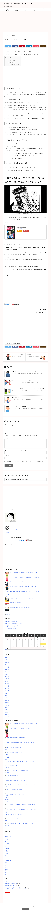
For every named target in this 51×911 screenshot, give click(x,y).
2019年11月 (7, 714)
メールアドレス (23, 450)
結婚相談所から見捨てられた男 (11, 621)
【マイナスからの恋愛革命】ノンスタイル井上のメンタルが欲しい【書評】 (28, 388)
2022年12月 (7, 664)
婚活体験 (6, 862)
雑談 (5, 874)
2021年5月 (7, 683)
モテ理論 (6, 853)
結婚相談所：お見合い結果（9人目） (17, 752)
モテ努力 (6, 851)
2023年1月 (7, 662)
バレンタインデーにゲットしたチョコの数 (21, 380)
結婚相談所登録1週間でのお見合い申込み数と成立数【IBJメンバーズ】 (24, 742)
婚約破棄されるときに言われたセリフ (17, 737)
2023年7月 (7, 659)
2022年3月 (7, 674)
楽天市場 (25, 230)
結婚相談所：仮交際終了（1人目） (16, 747)
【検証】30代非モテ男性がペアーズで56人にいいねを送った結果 (23, 784)
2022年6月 (7, 673)
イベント (6, 839)
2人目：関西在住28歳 (10, 62)
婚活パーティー (8, 860)
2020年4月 (7, 705)
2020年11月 (7, 693)
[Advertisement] (25, 21)
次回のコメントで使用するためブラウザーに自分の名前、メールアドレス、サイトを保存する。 (24, 461)
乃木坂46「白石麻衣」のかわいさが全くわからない (20, 607)
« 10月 (6, 649)
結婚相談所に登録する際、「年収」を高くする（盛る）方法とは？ (23, 598)
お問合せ (16, 529)
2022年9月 (7, 667)
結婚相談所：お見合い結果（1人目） (17, 765)
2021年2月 (7, 688)
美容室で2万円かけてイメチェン (19, 406)
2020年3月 (7, 707)
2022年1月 (7, 678)
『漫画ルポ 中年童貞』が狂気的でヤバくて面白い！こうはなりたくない (24, 572)
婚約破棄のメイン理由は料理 (15, 818)
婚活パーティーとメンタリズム (19, 397)
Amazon (19, 230)
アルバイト (7, 838)
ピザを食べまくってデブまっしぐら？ (12, 626)
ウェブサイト (7, 455)
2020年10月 (7, 695)
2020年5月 (7, 704)
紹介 (5, 867)
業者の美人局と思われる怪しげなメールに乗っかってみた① (22, 761)
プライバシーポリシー (9, 530)
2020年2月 (7, 709)
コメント (6, 438)
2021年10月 (7, 681)
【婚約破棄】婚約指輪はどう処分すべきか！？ (19, 780)
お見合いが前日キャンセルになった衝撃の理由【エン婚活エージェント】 (24, 809)
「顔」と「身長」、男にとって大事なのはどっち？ (20, 581)
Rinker (22, 228)
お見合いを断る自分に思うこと (12, 64)
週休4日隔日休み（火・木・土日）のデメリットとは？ (15, 625)
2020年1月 (7, 710)
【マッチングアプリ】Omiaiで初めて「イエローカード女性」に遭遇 (23, 586)
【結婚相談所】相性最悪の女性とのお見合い (13, 623)
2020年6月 (7, 702)
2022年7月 (7, 671)
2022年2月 (7, 676)
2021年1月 (7, 690)
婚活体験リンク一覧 (14, 775)
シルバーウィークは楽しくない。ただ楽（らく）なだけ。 (24, 371)
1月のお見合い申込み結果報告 (16, 602)
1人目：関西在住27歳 (10, 60)
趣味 (5, 872)
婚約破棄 (6, 863)
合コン (6, 857)
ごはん (6, 844)
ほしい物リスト (8, 532)
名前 (5, 450)
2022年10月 (7, 666)
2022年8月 (7, 669)
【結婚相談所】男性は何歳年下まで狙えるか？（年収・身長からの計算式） (24, 591)
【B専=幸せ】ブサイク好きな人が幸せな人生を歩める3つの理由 (22, 804)
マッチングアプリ (8, 850)
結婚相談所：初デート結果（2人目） (17, 794)
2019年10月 (7, 716)
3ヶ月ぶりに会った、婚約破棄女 (16, 814)
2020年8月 (7, 698)
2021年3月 (7, 686)
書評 (5, 865)
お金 (5, 841)
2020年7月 (7, 700)
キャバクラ (7, 843)
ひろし (44, 312)
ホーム (7, 35)
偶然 (5, 855)
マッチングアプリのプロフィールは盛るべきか (19, 770)
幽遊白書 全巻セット (21, 227)
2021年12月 (7, 679)
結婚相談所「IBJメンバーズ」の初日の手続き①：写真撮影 (21, 823)
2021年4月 (7, 685)
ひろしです (13, 35)
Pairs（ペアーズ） (8, 836)
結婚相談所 (7, 869)
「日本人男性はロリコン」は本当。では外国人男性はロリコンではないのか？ (25, 577)
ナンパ (6, 846)
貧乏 (5, 870)
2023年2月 (7, 660)
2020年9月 (7, 697)
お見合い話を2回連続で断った (16, 789)
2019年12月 (7, 712)
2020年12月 (7, 691)
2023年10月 (7, 657)
